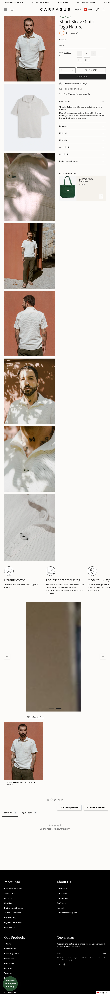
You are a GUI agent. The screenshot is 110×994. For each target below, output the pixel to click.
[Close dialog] (95, 462)
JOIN (21, 526)
